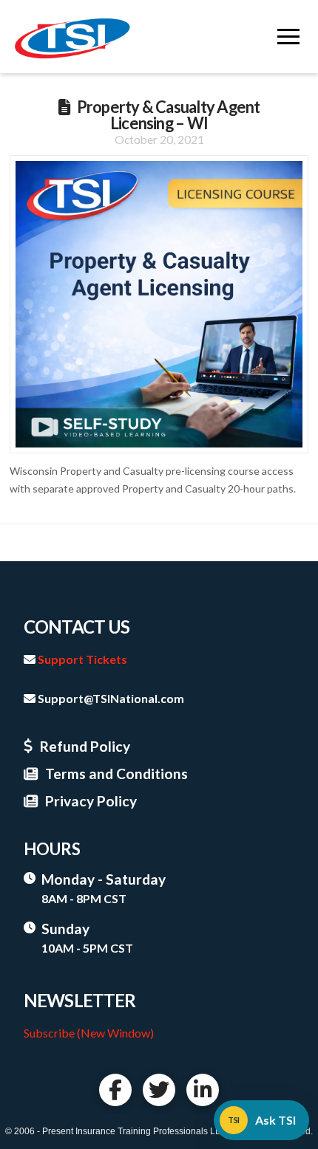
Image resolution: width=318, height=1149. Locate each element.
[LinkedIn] (202, 1090)
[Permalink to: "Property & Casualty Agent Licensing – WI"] (159, 304)
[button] (288, 37)
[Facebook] (115, 1090)
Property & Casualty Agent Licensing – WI (168, 115)
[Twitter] (159, 1090)
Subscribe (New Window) (89, 1033)
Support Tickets (82, 659)
